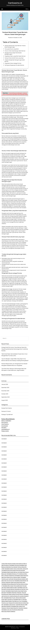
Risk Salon (3, 427)
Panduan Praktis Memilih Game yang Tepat (14, 58)
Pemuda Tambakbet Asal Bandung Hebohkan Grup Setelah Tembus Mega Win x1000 (14, 567)
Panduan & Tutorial (6, 411)
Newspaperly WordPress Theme (18, 627)
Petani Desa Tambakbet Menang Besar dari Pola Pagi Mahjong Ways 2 (14, 584)
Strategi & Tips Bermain (7, 414)
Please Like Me (5, 431)
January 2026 (4, 384)
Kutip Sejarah (4, 426)
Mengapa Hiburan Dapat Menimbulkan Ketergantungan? (13, 53)
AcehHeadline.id (5, 429)
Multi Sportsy (4, 422)
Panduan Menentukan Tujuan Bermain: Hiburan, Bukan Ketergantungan (15, 46)
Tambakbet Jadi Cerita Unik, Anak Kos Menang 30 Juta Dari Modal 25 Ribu (15, 596)
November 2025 (5, 390)
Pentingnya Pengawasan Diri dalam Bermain (14, 65)
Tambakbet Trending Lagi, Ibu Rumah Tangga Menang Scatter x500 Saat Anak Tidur (14, 579)
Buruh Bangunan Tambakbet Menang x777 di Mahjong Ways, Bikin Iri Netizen (15, 573)
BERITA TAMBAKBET (6, 420)
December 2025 (5, 387)
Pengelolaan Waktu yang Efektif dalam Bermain (15, 56)
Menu (27, 9)
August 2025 (4, 400)
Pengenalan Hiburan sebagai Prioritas (13, 63)
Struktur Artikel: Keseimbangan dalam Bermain (15, 51)
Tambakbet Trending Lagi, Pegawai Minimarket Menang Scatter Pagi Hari (14, 602)
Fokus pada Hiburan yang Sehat (12, 49)
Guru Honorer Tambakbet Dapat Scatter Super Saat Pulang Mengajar (14, 590)
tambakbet (4, 439)
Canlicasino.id (15, 2)
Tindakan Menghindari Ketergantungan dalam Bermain (15, 60)
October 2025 (4, 394)
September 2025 (5, 397)
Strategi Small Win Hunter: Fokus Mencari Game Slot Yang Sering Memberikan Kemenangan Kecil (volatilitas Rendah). (14, 349)
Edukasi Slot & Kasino (6, 408)
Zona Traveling (5, 424)
